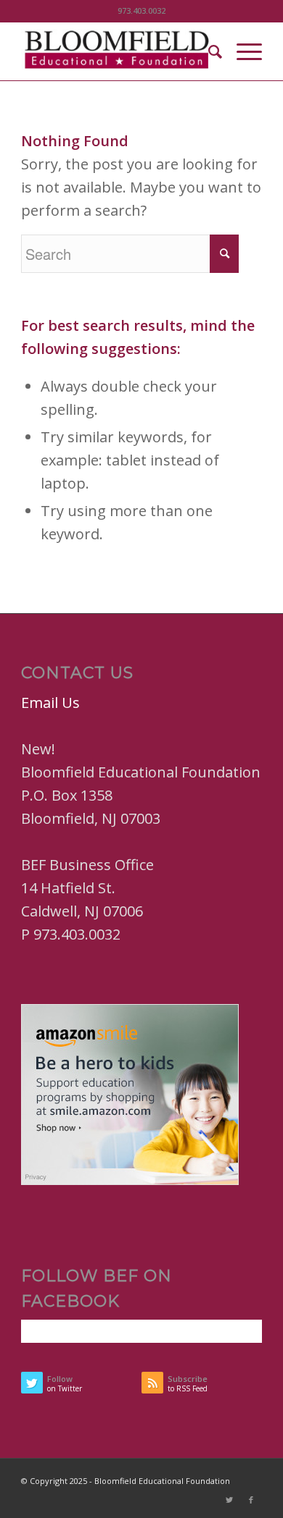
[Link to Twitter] (229, 1500)
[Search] (208, 51)
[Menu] (242, 51)
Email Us (50, 702)
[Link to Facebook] (251, 1500)
